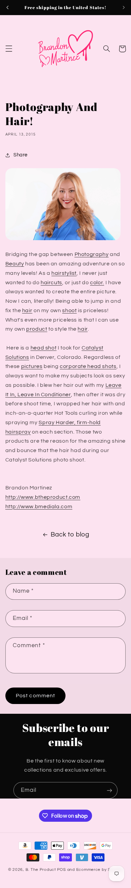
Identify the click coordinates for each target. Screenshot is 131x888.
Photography (92, 254)
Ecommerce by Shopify (99, 870)
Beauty (14, 263)
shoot (69, 310)
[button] (8, 49)
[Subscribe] (109, 790)
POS (61, 870)
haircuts (51, 282)
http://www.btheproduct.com (42, 497)
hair (27, 310)
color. (97, 282)
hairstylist (64, 273)
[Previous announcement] (7, 7)
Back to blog (70, 534)
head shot (44, 347)
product (36, 329)
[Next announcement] (123, 7)
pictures (32, 366)
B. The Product (41, 870)
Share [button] (20, 154)
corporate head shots (88, 366)
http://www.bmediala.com (39, 506)
